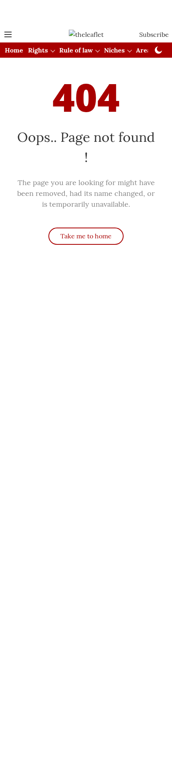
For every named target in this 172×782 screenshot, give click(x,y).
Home (14, 50)
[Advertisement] (86, 13)
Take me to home (86, 236)
